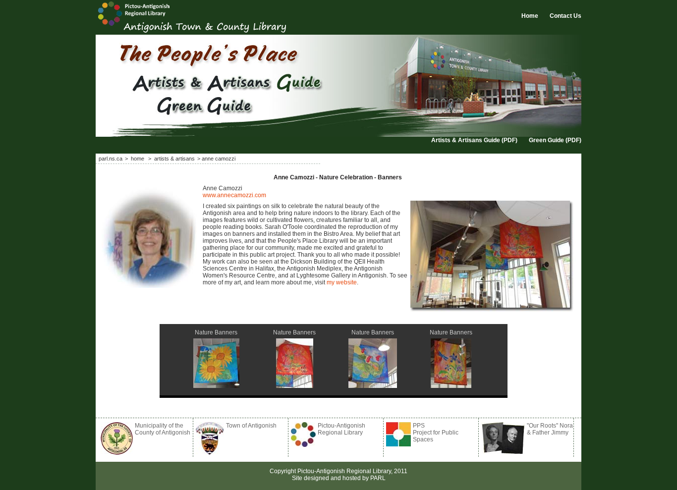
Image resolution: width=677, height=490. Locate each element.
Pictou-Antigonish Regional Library (341, 429)
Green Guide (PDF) (555, 140)
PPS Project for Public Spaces (435, 432)
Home (529, 15)
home (138, 159)
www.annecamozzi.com (234, 195)
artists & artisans (174, 159)
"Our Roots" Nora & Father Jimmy (550, 429)
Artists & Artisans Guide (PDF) (474, 140)
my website (342, 282)
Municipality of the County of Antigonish (162, 429)
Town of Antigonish (251, 425)
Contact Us (565, 15)
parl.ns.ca (110, 159)
